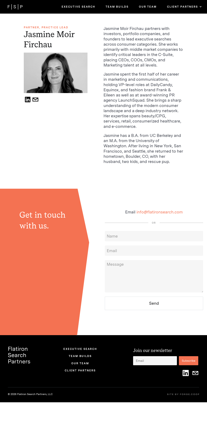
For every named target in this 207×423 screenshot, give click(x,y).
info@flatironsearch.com (159, 212)
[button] (182, 7)
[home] (15, 7)
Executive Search (78, 6)
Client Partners (182, 6)
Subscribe (188, 360)
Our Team (148, 6)
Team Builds (117, 6)
